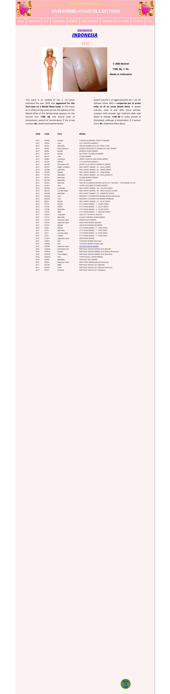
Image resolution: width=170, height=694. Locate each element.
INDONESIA (84, 35)
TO (125, 684)
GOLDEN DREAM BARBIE (89, 246)
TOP (125, 686)
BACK (126, 681)
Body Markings (84, 30)
